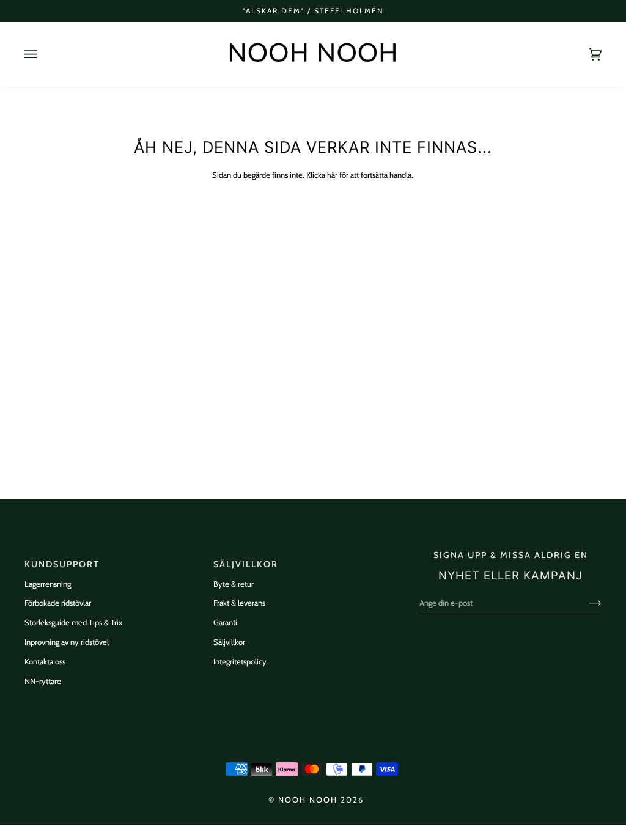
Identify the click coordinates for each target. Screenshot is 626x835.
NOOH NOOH (307, 799)
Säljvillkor (229, 642)
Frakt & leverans (239, 603)
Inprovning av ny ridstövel (66, 642)
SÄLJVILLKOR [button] (245, 564)
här (332, 175)
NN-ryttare (42, 681)
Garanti (225, 622)
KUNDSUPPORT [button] (62, 564)
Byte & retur (233, 584)
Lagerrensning (47, 584)
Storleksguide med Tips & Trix (73, 622)
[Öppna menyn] (42, 54)
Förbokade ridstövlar (57, 603)
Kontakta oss (44, 661)
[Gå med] (585, 602)
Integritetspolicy (240, 661)
